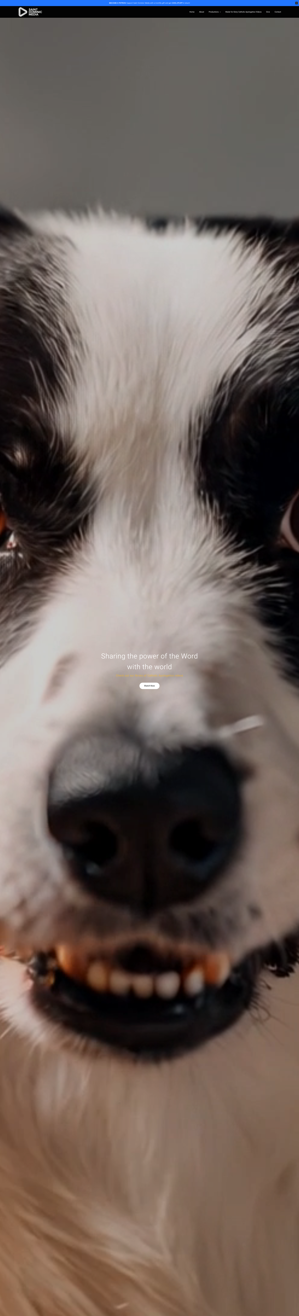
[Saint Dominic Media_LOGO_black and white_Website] (30, 7)
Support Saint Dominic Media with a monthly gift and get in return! (149, 3)
